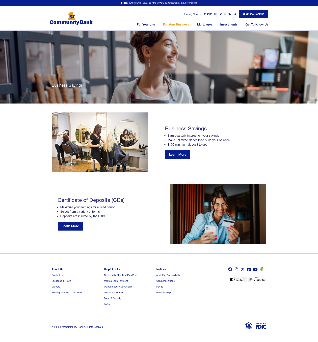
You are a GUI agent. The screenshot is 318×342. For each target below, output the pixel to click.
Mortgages (204, 24)
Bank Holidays (163, 292)
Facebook (230, 269)
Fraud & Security (113, 298)
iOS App (237, 280)
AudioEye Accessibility (168, 275)
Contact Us (57, 275)
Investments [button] (229, 24)
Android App (257, 280)
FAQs (107, 304)
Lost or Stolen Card (114, 292)
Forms (159, 286)
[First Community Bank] (71, 18)
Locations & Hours (61, 280)
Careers (56, 286)
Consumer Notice (165, 280)
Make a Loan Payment (116, 280)
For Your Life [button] (146, 24)
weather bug (261, 269)
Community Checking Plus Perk (120, 275)
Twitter (243, 269)
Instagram (236, 269)
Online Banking (255, 14)
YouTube (255, 269)
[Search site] (235, 14)
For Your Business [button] (176, 24)
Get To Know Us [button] (256, 24)
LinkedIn (249, 269)
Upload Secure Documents (118, 286)
